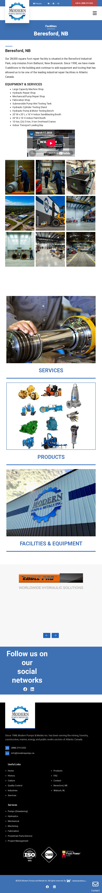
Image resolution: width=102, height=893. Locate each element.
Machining (13, 826)
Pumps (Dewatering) (18, 811)
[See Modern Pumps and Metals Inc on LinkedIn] (54, 4)
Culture (11, 780)
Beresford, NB (60, 785)
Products (58, 770)
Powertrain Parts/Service (20, 836)
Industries (13, 790)
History (11, 775)
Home (11, 770)
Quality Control (15, 785)
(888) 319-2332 (87, 3)
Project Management (18, 841)
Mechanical (13, 821)
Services (12, 795)
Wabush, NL (59, 790)
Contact (95, 890)
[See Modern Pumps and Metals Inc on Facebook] (49, 4)
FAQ (55, 775)
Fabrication (13, 831)
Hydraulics (13, 816)
